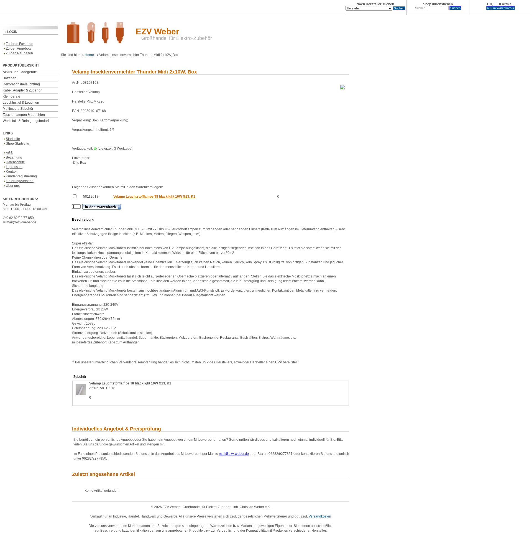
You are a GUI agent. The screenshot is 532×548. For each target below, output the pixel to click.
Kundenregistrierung (21, 176)
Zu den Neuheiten (19, 53)
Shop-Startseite (17, 144)
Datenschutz (15, 162)
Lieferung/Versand (20, 181)
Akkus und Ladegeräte (20, 72)
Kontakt (11, 172)
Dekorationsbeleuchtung (21, 84)
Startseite (13, 139)
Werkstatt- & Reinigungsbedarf (26, 121)
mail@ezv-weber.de (21, 222)
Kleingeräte (11, 96)
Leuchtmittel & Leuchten (21, 102)
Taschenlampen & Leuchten (24, 115)
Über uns (13, 186)
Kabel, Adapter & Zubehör (22, 90)
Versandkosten (320, 516)
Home (89, 55)
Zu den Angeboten (20, 48)
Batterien (9, 78)
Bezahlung (14, 157)
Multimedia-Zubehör (18, 109)
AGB (9, 153)
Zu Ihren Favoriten (19, 44)
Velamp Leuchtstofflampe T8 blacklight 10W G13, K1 (154, 196)
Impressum (14, 167)
